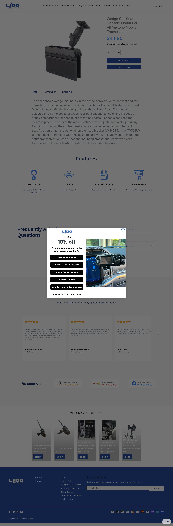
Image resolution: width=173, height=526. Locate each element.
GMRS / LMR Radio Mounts (67, 265)
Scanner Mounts (67, 279)
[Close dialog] (123, 230)
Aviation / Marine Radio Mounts (67, 287)
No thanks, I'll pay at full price (67, 294)
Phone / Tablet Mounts (67, 272)
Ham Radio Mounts (67, 257)
